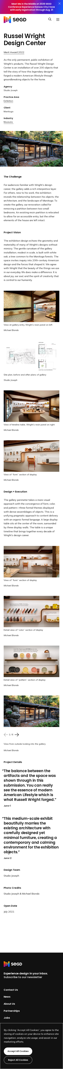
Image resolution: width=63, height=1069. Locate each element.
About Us (9, 1004)
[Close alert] (59, 7)
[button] (51, 19)
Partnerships (12, 1010)
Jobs (7, 1018)
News (7, 997)
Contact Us (11, 989)
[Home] (16, 19)
